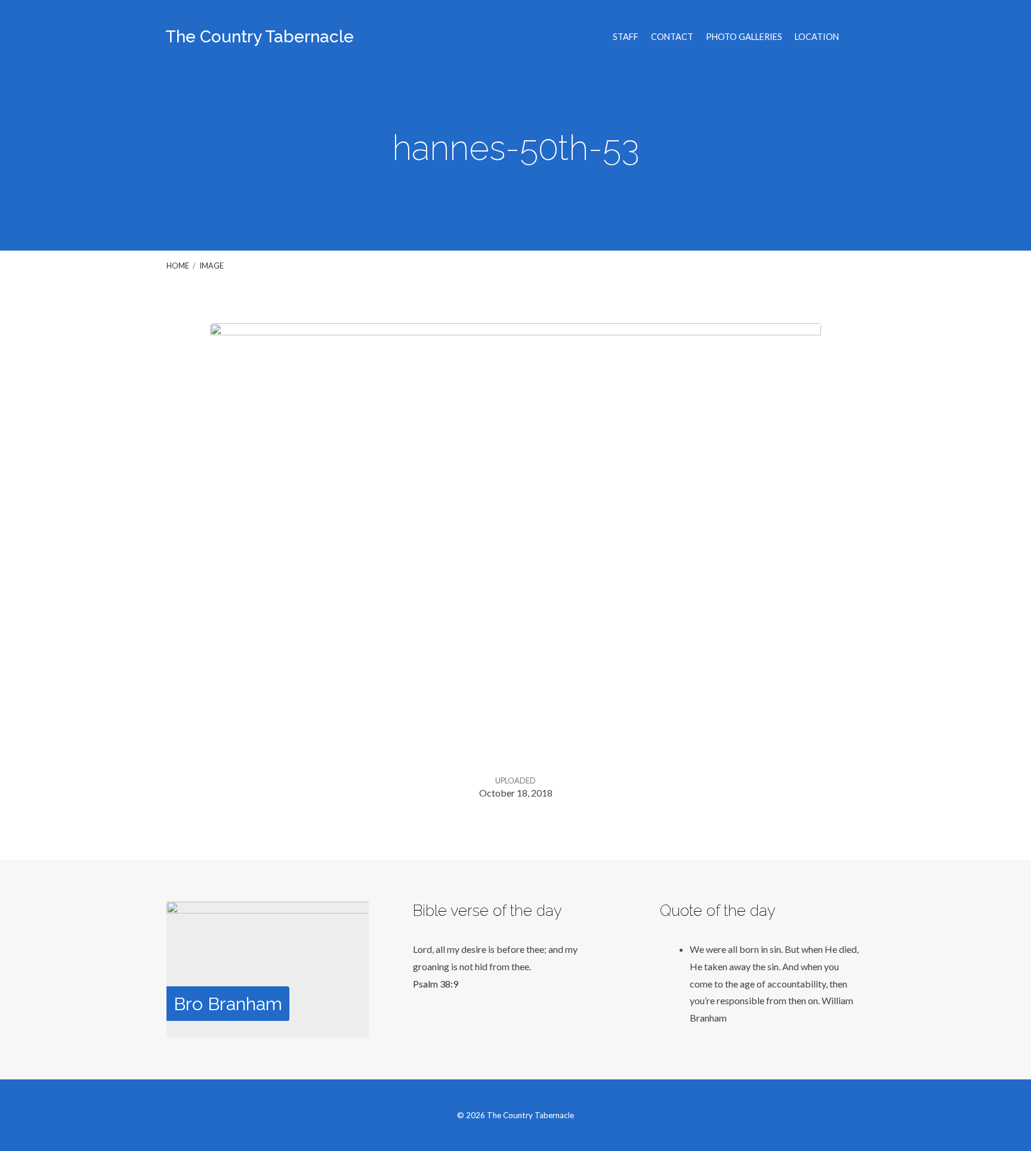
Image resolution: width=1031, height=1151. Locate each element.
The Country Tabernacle (259, 37)
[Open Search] (861, 37)
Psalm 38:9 (435, 983)
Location (817, 37)
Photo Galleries (744, 37)
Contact (672, 37)
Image (211, 265)
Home (177, 265)
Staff (625, 37)
